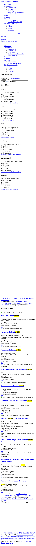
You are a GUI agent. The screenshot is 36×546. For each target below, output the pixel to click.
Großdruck (8, 170)
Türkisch (6, 187)
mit (20, 532)
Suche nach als (24, 538)
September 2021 (8, 118)
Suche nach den (15, 536)
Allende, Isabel (8, 101)
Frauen (7, 167)
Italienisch (7, 184)
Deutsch (8, 180)
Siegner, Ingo (8, 94)
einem (26, 532)
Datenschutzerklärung (27, 541)
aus (9, 533)
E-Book (7, 146)
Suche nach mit (7, 536)
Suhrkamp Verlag (9, 130)
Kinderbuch (8, 149)
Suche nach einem (22, 535)
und (6, 533)
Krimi (6, 168)
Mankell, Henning (9, 99)
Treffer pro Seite (23, 304)
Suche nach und (15, 538)
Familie (7, 165)
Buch (6, 148)
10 (11, 303)
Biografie (8, 163)
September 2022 (8, 117)
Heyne (6, 132)
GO (19, 33)
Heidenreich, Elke (9, 96)
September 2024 (8, 113)
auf (15, 533)
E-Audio (7, 151)
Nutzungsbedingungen (7, 543)
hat (18, 533)
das (31, 533)
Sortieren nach (5, 301)
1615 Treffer (11, 304)
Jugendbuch (8, 153)
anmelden (3, 36)
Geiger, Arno (7, 98)
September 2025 (8, 111)
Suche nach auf (24, 536)
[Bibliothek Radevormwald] (9, 1)
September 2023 (8, 115)
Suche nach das (7, 538)
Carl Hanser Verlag (10, 129)
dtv (5, 134)
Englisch (7, 182)
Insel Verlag (8, 136)
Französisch (7, 185)
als (12, 533)
